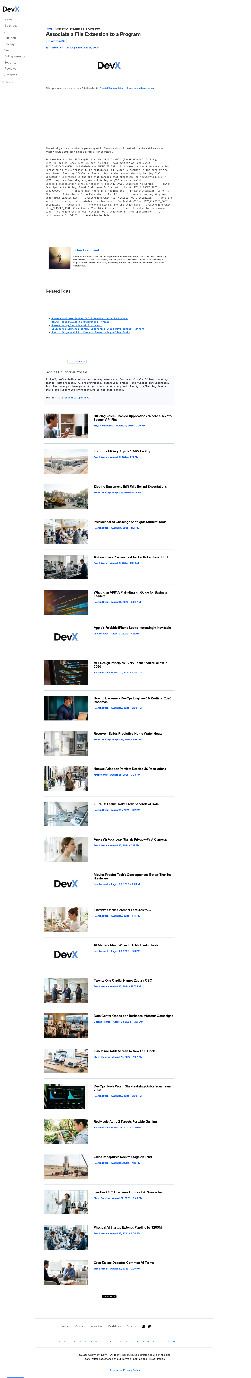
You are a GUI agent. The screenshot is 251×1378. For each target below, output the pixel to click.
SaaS (7, 50)
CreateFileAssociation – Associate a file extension (127, 88)
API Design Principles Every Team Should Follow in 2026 (130, 665)
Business (10, 26)
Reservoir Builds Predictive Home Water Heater (129, 734)
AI (5, 32)
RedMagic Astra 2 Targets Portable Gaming (125, 1122)
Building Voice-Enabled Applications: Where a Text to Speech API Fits (133, 418)
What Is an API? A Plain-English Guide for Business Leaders (130, 594)
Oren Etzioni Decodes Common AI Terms (124, 1263)
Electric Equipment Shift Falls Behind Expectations (130, 486)
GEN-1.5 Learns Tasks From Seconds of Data (126, 804)
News (8, 19)
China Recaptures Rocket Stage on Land (123, 1157)
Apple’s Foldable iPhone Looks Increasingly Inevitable (132, 628)
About (66, 1326)
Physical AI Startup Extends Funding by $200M (128, 1227)
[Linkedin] (143, 1326)
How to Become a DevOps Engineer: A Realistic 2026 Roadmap (132, 700)
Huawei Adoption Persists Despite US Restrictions (130, 769)
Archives (10, 75)
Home (49, 28)
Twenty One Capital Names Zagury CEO (123, 980)
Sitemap (114, 1370)
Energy (9, 44)
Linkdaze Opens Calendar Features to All (123, 910)
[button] (109, 1296)
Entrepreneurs (14, 56)
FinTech (10, 38)
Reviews (10, 68)
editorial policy (76, 397)
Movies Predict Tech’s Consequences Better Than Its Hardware (132, 876)
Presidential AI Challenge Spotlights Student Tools (130, 522)
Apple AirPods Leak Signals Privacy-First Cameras (130, 839)
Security (10, 62)
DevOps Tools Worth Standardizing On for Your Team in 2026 (134, 1088)
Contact (80, 1326)
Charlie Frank (86, 250)
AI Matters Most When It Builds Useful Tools (126, 945)
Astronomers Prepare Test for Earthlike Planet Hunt (131, 557)
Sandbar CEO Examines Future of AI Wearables (128, 1192)
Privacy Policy (131, 1370)
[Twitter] (149, 1326)
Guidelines (114, 1326)
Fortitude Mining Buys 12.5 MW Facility (122, 451)
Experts (131, 1326)
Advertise (96, 1326)
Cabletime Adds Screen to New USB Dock (124, 1051)
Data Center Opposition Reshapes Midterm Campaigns (133, 1016)
